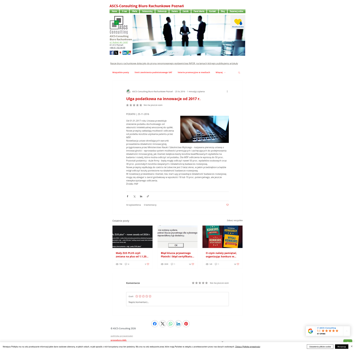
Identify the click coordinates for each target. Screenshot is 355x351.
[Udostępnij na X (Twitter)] (134, 196)
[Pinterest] (186, 324)
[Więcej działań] (227, 91)
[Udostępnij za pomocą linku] (148, 196)
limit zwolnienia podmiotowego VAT (153, 72)
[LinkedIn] (178, 324)
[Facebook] (155, 324)
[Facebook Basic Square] (112, 53)
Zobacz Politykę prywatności (247, 346)
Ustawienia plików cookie (320, 346)
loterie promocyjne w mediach (194, 72)
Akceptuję (341, 346)
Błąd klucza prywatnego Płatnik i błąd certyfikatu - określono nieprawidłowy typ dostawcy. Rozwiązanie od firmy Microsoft (177, 254)
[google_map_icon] (129, 53)
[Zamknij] (351, 346)
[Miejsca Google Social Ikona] (120, 53)
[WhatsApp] (170, 324)
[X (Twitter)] (162, 324)
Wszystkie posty (120, 72)
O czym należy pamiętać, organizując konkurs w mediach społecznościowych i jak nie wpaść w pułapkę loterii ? (221, 254)
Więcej (219, 72)
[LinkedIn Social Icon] (125, 53)
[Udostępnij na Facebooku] (127, 196)
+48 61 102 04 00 (117, 47)
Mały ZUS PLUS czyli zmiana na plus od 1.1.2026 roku (132, 254)
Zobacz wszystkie (235, 220)
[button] (239, 72)
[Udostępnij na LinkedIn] (141, 196)
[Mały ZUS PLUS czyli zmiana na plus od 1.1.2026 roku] (132, 237)
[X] (116, 53)
